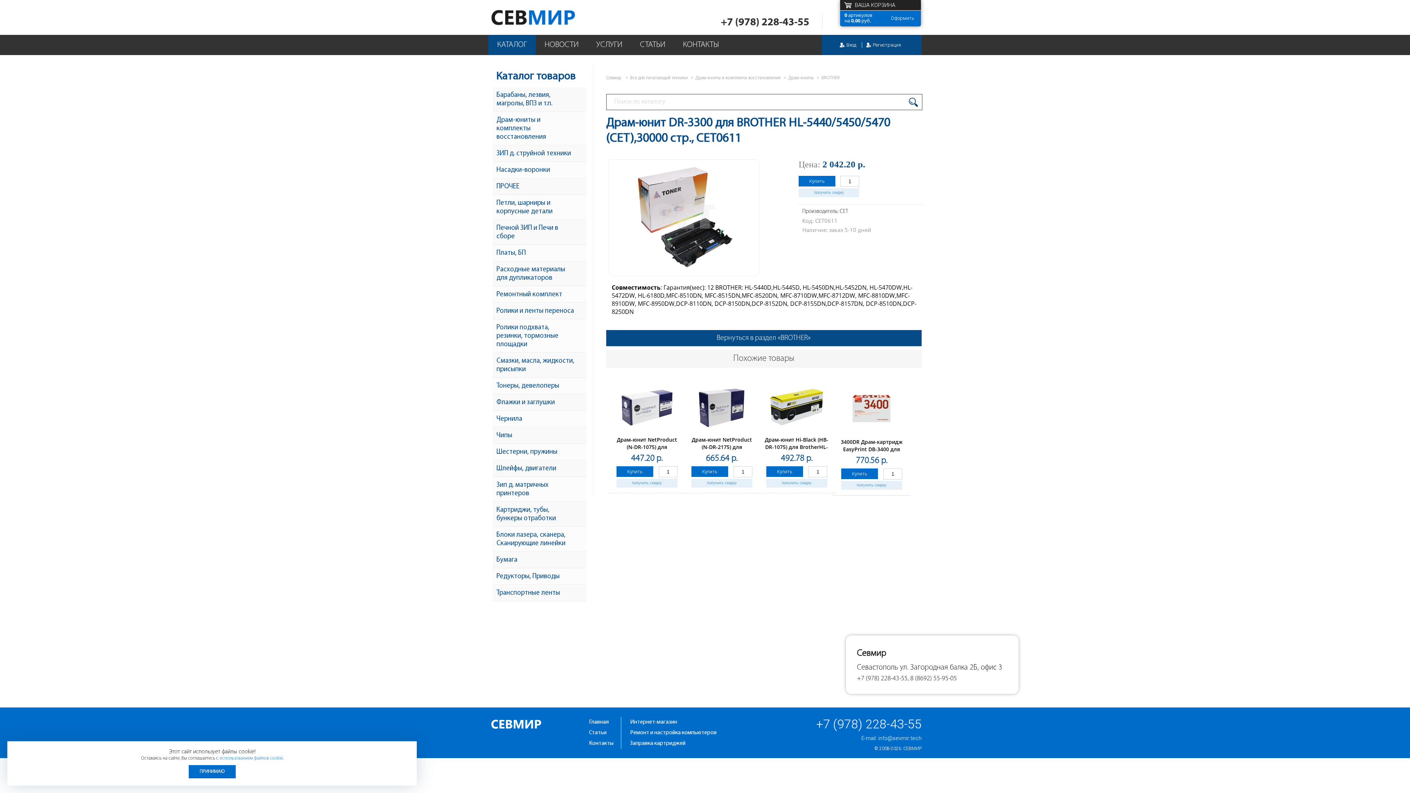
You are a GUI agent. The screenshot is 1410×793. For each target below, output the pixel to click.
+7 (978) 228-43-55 (765, 22)
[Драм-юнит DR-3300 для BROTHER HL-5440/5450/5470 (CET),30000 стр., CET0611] (683, 270)
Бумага (506, 560)
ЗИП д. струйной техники (533, 153)
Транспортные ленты (528, 593)
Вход (851, 45)
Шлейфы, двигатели (526, 468)
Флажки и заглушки (525, 402)
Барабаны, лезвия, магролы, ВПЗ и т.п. (524, 99)
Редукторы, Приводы (528, 576)
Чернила (509, 419)
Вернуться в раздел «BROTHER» (764, 338)
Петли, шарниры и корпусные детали (524, 207)
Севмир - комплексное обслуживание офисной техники (548, 17)
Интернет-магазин (653, 722)
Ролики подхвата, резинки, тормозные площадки (527, 336)
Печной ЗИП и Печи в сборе (527, 232)
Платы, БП (511, 253)
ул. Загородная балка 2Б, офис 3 (951, 667)
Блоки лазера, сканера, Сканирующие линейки (530, 539)
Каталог (512, 45)
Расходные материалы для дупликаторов (530, 274)
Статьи (652, 45)
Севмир (912, 748)
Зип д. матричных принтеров (522, 489)
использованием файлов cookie (251, 758)
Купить (817, 181)
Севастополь (877, 667)
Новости (562, 45)
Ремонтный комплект (529, 294)
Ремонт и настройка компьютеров (673, 733)
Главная (599, 722)
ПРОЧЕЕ (508, 186)
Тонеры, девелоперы (527, 386)
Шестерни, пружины (526, 452)
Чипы (504, 435)
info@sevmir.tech (900, 738)
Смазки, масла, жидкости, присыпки (535, 365)
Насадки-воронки (523, 170)
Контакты (701, 45)
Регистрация (887, 45)
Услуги (609, 45)
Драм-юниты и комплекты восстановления (521, 129)
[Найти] (913, 102)
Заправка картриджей (658, 743)
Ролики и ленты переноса (535, 311)
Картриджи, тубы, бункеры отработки (526, 514)
